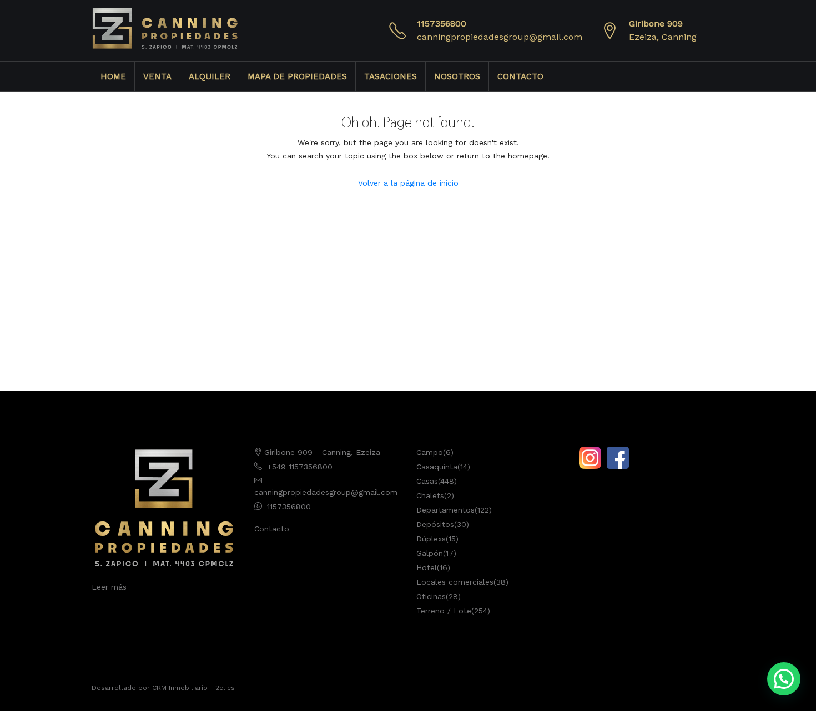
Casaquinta (436, 466)
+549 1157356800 (300, 466)
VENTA (157, 76)
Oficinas (431, 596)
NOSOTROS (457, 76)
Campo (429, 452)
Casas (427, 481)
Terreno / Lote (443, 610)
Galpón (429, 553)
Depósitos (435, 524)
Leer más (109, 586)
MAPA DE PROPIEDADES (297, 76)
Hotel (426, 567)
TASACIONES (390, 76)
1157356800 (441, 23)
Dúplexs (431, 538)
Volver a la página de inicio (408, 182)
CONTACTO (520, 76)
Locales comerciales (454, 581)
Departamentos (445, 509)
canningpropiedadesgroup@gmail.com (499, 37)
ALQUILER (209, 76)
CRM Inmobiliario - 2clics (193, 688)
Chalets (430, 495)
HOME (113, 76)
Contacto (271, 528)
